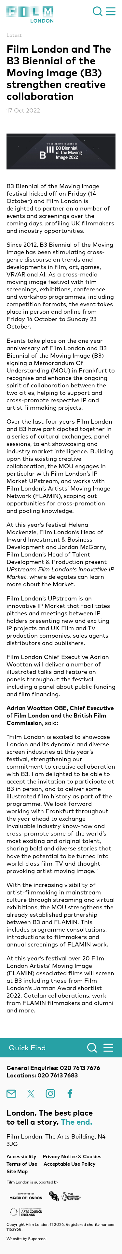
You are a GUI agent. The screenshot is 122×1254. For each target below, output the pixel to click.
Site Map (17, 1171)
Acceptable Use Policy (69, 1164)
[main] (61, 523)
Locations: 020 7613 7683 (42, 1075)
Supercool (37, 1238)
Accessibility (21, 1156)
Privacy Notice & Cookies (72, 1156)
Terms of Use (22, 1164)
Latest (14, 35)
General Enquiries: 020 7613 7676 (53, 1068)
